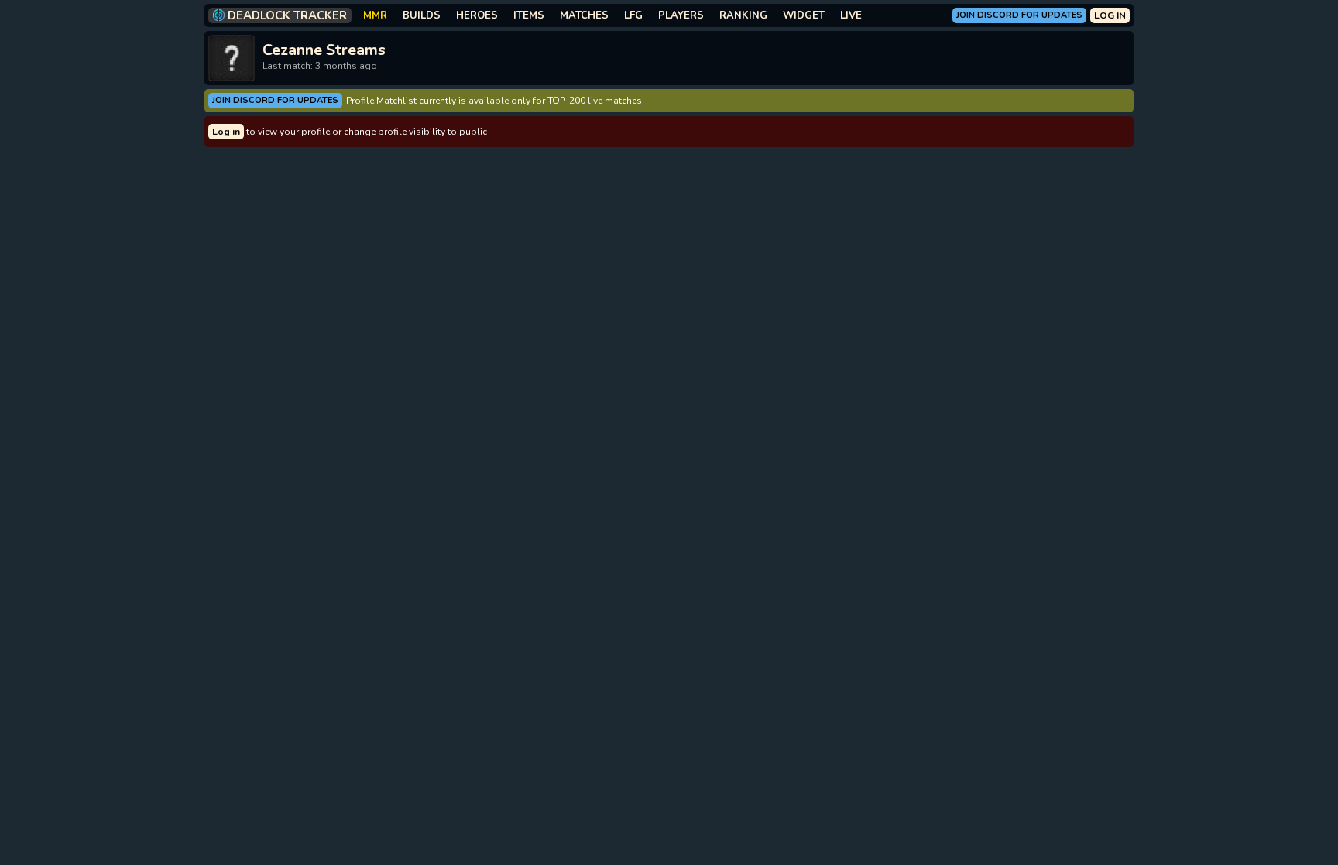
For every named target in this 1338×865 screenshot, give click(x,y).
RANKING (743, 15)
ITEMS (528, 15)
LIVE (851, 15)
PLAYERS (681, 15)
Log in (226, 131)
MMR (375, 15)
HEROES (477, 15)
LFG (633, 15)
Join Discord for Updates (1019, 15)
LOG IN (1110, 15)
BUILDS (422, 15)
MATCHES (584, 15)
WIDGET (804, 15)
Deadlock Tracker (287, 15)
